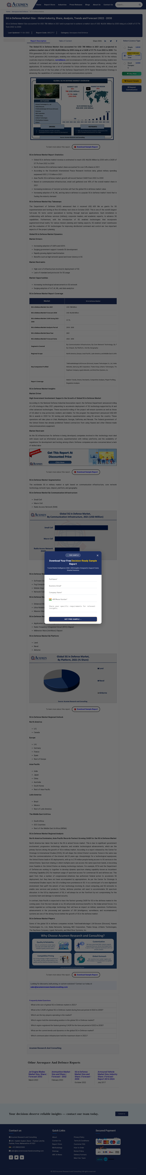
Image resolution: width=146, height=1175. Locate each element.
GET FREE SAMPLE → (73, 619)
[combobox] (53, 599)
